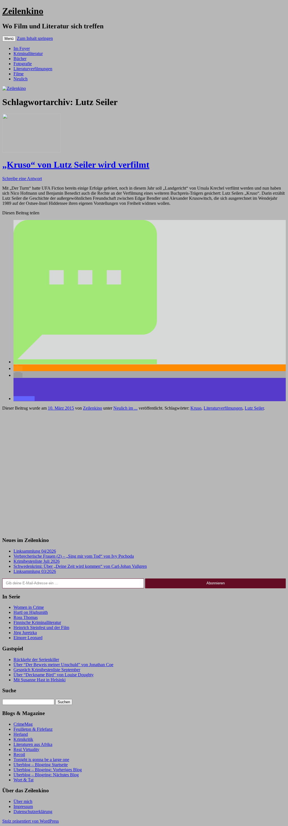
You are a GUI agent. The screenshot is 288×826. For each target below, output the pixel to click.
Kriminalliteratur (28, 53)
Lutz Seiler (254, 408)
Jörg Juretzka (25, 632)
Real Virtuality (26, 749)
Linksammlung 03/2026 (35, 571)
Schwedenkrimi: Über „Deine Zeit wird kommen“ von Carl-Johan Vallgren (80, 566)
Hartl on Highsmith (31, 612)
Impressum (23, 806)
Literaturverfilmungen (33, 68)
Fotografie (23, 63)
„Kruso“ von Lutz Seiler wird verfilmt (75, 165)
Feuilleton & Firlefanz (33, 729)
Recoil (19, 754)
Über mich (23, 801)
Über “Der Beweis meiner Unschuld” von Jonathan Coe (63, 664)
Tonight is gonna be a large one (41, 759)
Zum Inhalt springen (35, 38)
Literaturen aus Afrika (33, 744)
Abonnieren (215, 583)
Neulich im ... (125, 408)
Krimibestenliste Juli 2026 (37, 561)
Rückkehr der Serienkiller (36, 659)
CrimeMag (23, 724)
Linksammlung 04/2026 (35, 551)
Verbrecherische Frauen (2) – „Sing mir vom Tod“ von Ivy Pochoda (74, 556)
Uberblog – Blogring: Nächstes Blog (46, 774)
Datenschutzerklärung (33, 811)
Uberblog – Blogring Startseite (41, 764)
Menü (9, 39)
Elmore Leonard (28, 637)
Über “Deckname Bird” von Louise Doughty (54, 674)
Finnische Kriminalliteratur (37, 622)
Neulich (21, 78)
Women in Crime (29, 607)
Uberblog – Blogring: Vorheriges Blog (48, 769)
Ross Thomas (26, 617)
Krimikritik (23, 739)
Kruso (195, 408)
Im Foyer (22, 48)
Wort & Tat (23, 779)
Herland (21, 734)
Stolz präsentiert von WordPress (30, 821)
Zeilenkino (22, 11)
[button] (85, 361)
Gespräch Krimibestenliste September (47, 669)
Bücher (20, 58)
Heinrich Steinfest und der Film (41, 627)
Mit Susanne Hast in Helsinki (40, 679)
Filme (19, 73)
